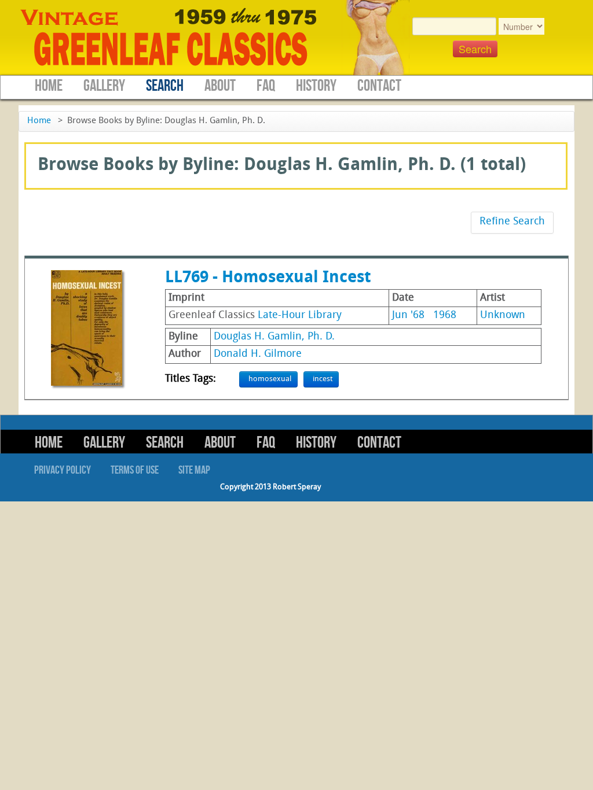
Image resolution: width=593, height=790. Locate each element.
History (316, 85)
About (220, 85)
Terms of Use (135, 470)
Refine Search (512, 221)
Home (49, 85)
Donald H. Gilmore (258, 354)
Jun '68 (408, 315)
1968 (444, 315)
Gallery (104, 85)
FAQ (266, 85)
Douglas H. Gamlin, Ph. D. (274, 336)
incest (322, 379)
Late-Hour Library (300, 315)
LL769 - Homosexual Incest (268, 278)
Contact (379, 85)
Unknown (502, 315)
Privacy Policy (62, 470)
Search (165, 85)
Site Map (194, 470)
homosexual (269, 379)
